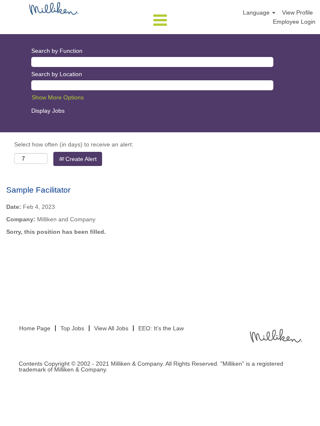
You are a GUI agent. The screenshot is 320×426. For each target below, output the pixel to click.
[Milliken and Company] (275, 335)
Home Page (34, 328)
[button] (160, 20)
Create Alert (80, 159)
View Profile (297, 12)
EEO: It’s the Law (161, 328)
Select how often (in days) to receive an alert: (73, 144)
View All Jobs (111, 328)
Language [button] (257, 12)
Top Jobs (72, 328)
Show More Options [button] (58, 97)
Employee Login (294, 21)
